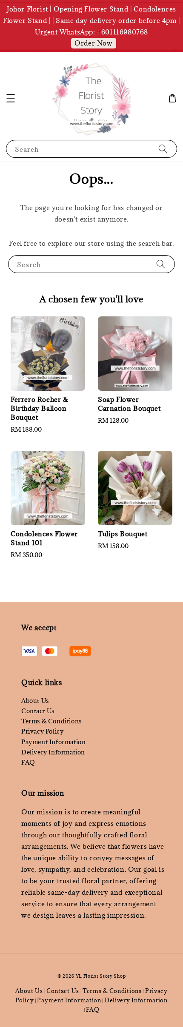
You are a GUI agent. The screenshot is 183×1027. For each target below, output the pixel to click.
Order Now (93, 43)
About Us (35, 701)
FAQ (28, 762)
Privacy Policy (42, 731)
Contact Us (37, 711)
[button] (10, 98)
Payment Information (53, 742)
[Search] (163, 148)
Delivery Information (53, 752)
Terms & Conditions (51, 721)
